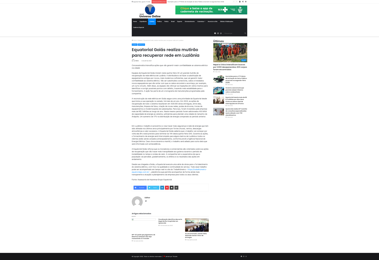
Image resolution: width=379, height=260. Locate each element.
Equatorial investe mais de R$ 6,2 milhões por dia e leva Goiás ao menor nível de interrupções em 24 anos (236, 100)
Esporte (179, 21)
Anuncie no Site (212, 21)
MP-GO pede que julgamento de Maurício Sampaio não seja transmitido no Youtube (143, 236)
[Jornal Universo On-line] (150, 11)
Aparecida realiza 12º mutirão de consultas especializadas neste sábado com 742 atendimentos (236, 112)
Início (134, 40)
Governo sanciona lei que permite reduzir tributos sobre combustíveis (235, 90)
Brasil (172, 21)
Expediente (143, 21)
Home (135, 21)
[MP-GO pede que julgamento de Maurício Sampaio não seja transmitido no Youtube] (143, 225)
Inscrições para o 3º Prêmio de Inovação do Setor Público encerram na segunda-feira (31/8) (196, 1)
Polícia (166, 21)
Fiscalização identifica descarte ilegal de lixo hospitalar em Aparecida (170, 221)
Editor (137, 60)
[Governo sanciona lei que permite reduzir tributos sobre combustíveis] (218, 90)
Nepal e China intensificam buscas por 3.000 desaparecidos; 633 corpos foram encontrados (230, 67)
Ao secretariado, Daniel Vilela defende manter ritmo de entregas (196, 235)
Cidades (151, 21)
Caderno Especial (138, 27)
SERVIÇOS (141, 44)
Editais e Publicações (226, 21)
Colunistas (200, 21)
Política (159, 21)
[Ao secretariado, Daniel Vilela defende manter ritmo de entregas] (197, 225)
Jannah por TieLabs (171, 256)
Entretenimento (190, 21)
